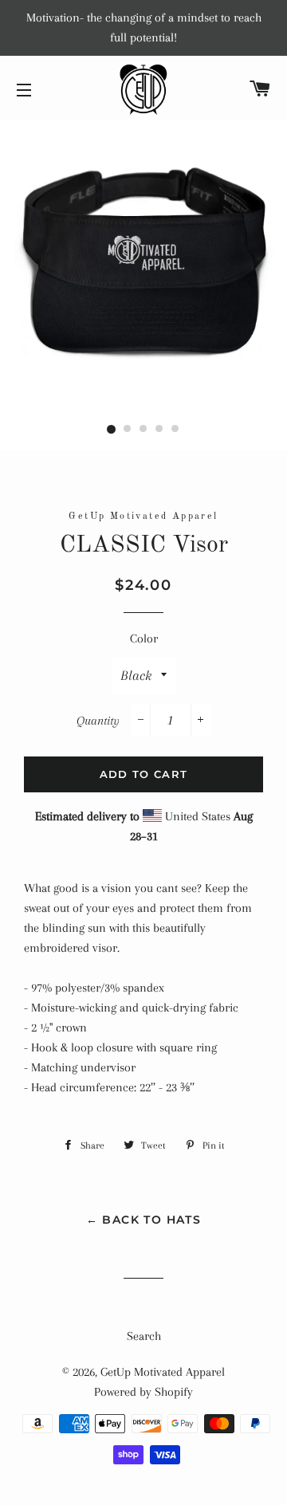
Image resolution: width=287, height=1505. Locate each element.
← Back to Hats (144, 1219)
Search (144, 1336)
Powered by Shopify (143, 1392)
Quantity (98, 720)
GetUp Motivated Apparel (162, 1372)
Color (144, 638)
